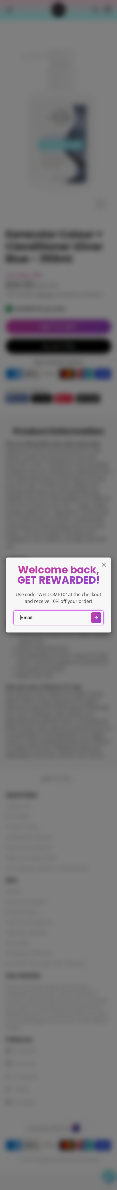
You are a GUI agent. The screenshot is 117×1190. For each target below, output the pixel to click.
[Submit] (96, 617)
